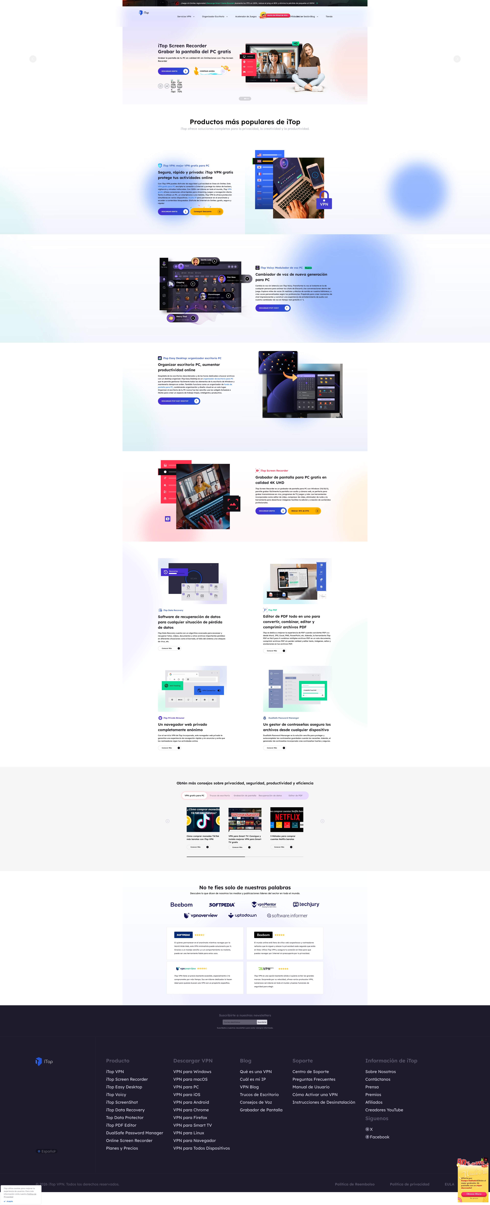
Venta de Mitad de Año (277, 15)
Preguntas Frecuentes (313, 1092)
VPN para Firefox (190, 1130)
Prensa (372, 1099)
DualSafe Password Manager (134, 1145)
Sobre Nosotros (380, 1084)
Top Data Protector (125, 1130)
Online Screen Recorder (129, 1153)
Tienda (329, 16)
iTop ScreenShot (122, 1115)
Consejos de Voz (256, 1115)
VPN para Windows (192, 1084)
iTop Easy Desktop (124, 1099)
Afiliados (373, 1115)
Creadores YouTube (384, 1122)
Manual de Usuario (311, 1099)
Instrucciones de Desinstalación (323, 1115)
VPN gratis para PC (166, 199)
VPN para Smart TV (192, 1138)
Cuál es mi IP (253, 1092)
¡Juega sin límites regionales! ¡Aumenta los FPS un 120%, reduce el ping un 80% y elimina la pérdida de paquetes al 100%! (247, 3)
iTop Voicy (116, 1107)
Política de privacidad (409, 1197)
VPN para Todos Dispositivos (201, 1161)
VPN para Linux (188, 1145)
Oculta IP (192, 210)
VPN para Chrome (191, 1122)
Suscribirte (262, 1035)
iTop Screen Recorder (127, 1092)
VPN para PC (186, 1099)
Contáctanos (377, 1092)
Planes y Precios (122, 1161)
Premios (373, 1107)
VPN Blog (249, 1099)
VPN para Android (191, 1115)
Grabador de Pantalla (261, 1122)
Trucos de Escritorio (259, 1107)
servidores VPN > (238, 99)
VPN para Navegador (194, 1153)
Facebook (379, 1149)
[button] (32, 65)
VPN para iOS (186, 1107)
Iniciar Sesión (303, 16)
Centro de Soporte (310, 1084)
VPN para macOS (190, 1092)
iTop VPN (115, 1084)
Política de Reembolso (355, 1197)
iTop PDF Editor (121, 1138)
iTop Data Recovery (125, 1122)
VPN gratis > (194, 99)
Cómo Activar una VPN (315, 1107)
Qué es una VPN (256, 1084)
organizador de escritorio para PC (218, 391)
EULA (449, 1197)
